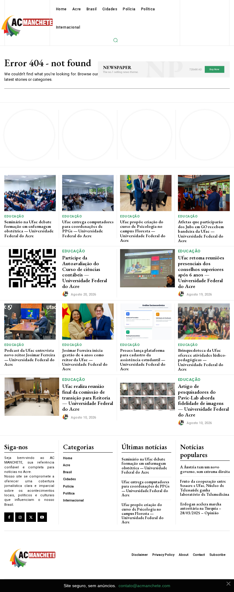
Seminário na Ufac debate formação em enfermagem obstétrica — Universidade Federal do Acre (29, 228)
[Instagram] (20, 517)
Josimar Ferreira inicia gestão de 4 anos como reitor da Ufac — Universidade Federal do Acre (85, 359)
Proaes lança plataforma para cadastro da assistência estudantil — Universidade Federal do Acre (142, 359)
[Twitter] (31, 517)
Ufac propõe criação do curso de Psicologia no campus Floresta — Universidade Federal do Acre (142, 231)
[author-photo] (66, 294)
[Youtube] (42, 517)
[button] (115, 40)
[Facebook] (9, 517)
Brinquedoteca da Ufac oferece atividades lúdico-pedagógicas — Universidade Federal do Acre (202, 359)
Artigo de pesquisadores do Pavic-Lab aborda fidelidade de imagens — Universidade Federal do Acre (203, 400)
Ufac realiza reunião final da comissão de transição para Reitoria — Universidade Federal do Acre (87, 397)
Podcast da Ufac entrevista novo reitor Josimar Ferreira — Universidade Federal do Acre (29, 357)
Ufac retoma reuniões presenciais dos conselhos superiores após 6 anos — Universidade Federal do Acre (201, 271)
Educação (14, 216)
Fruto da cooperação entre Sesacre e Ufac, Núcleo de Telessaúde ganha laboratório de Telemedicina (204, 488)
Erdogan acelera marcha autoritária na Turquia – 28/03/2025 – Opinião (200, 508)
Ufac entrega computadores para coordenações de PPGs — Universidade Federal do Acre (88, 228)
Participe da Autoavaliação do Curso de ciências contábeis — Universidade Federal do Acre (84, 271)
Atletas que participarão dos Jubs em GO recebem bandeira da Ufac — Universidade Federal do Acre (201, 231)
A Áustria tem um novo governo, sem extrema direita (205, 469)
